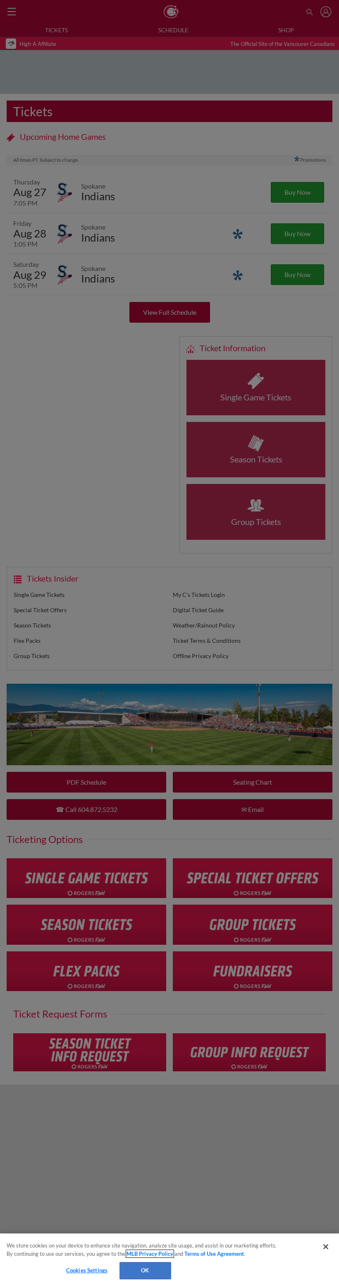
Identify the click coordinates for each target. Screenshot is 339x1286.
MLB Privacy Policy (150, 1253)
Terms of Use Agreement (214, 1253)
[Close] (326, 1247)
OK (145, 1270)
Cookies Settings (86, 1270)
